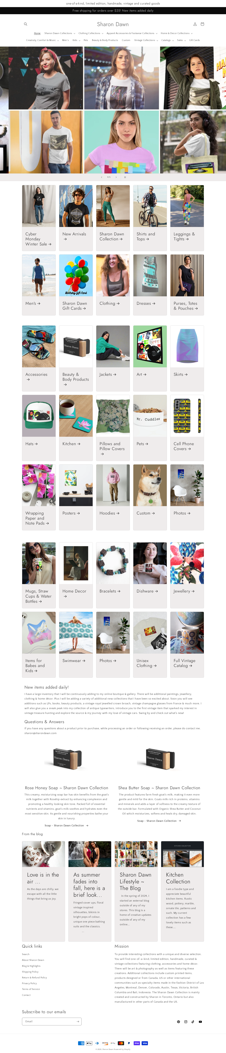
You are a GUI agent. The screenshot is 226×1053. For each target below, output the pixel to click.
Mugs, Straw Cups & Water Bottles (38, 596)
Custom (144, 513)
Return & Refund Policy (34, 977)
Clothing (107, 303)
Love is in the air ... (43, 878)
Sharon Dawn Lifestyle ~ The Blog (136, 881)
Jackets (106, 374)
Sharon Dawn (107, 1049)
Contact (26, 995)
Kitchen (69, 443)
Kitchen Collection (178, 878)
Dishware (145, 591)
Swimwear (72, 660)
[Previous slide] (101, 177)
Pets (140, 443)
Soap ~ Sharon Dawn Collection (64, 825)
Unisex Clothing (144, 663)
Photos (180, 513)
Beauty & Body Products (76, 377)
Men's (30, 303)
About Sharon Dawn (33, 960)
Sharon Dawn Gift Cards (75, 306)
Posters (69, 513)
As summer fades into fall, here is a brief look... (89, 884)
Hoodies (107, 513)
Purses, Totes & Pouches (185, 306)
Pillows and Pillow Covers (112, 446)
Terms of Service (31, 989)
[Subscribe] (77, 1021)
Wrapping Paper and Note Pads (35, 518)
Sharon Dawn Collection (112, 236)
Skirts (178, 374)
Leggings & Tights (184, 236)
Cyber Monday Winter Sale (36, 239)
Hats (29, 443)
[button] (25, 24)
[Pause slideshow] (124, 177)
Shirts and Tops (146, 236)
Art (139, 374)
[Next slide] (116, 177)
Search (26, 954)
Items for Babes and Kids (35, 665)
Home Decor (74, 591)
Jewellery (182, 591)
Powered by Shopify (122, 1049)
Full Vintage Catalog (185, 663)
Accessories (36, 374)
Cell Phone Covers (184, 446)
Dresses (144, 303)
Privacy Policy (29, 983)
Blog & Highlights (31, 966)
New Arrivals (74, 234)
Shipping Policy (30, 972)
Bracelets (108, 591)
